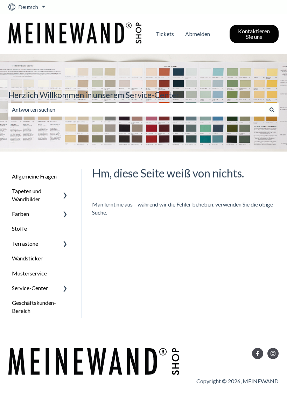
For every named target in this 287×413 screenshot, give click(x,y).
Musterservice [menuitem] (29, 273)
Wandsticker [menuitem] (27, 258)
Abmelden (197, 33)
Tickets (164, 33)
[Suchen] (272, 109)
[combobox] (136, 109)
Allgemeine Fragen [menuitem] (34, 176)
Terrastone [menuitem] (25, 243)
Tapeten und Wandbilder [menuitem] (26, 195)
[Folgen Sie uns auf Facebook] (257, 353)
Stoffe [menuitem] (19, 228)
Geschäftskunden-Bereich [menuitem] (34, 306)
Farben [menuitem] (20, 213)
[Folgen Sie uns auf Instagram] (273, 353)
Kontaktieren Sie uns (254, 34)
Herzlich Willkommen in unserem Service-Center (94, 95)
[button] (65, 191)
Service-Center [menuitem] (30, 288)
